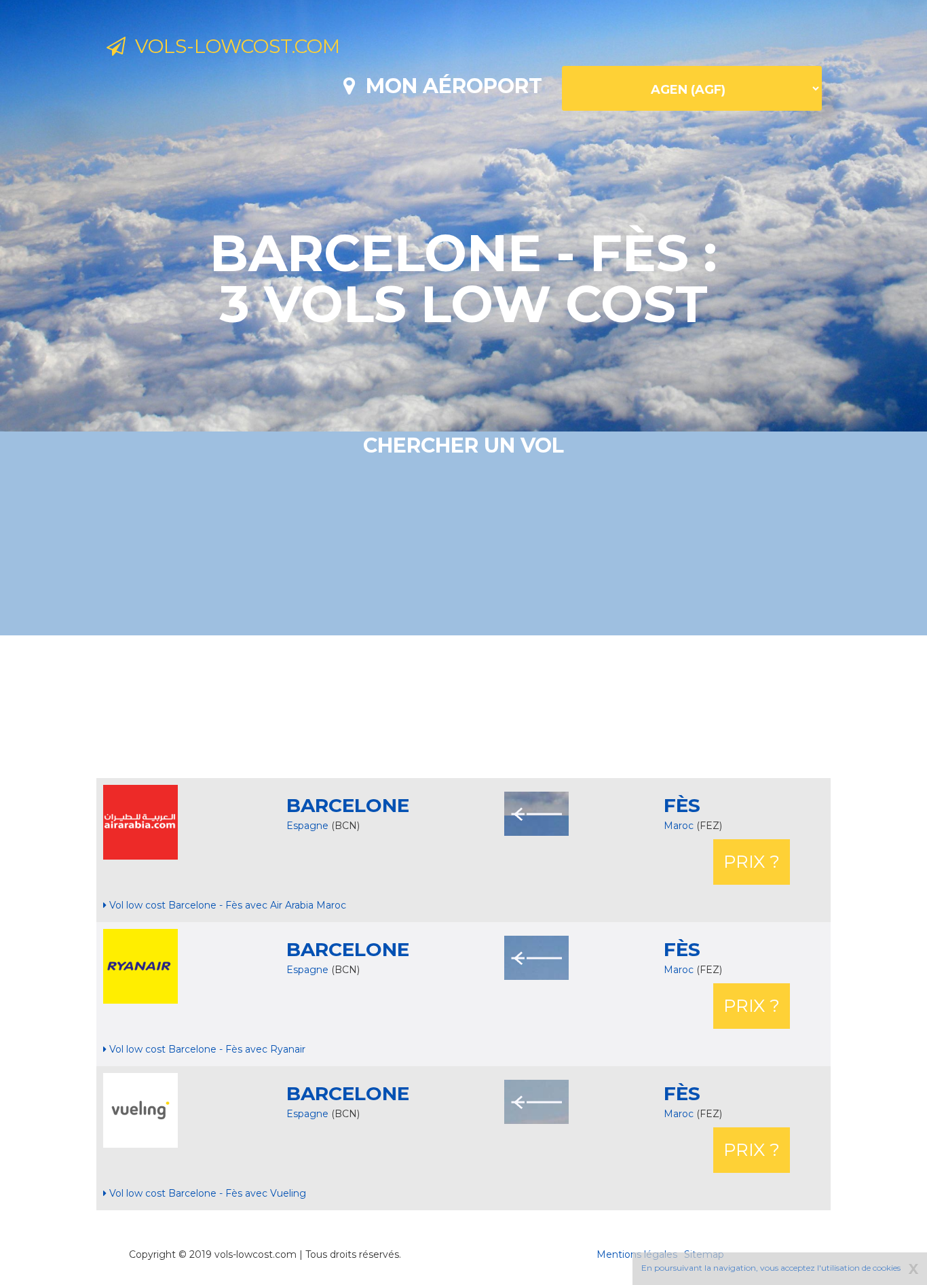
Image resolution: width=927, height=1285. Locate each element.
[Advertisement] (463, 706)
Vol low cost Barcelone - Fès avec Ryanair (206, 1049)
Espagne (307, 826)
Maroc (680, 826)
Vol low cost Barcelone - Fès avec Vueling (206, 1193)
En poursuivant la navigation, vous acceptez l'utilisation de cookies (771, 1268)
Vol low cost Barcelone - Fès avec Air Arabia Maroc (226, 905)
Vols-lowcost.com (233, 46)
